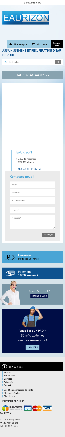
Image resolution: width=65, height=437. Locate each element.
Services (8, 378)
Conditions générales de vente (18, 389)
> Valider (32, 347)
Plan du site (9, 396)
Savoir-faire (9, 375)
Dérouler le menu (32, 2)
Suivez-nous (16, 366)
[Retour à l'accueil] (32, 17)
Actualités (8, 382)
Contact (7, 385)
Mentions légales (12, 393)
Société (7, 372)
